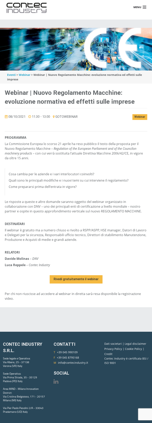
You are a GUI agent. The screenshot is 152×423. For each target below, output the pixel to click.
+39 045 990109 (67, 352)
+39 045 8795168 (68, 357)
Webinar (24, 75)
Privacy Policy (113, 349)
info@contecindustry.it (73, 363)
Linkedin (56, 381)
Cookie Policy (134, 349)
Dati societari (113, 344)
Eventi (11, 75)
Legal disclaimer (135, 344)
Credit (108, 354)
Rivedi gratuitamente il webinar (76, 279)
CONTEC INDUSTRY (27, 7)
